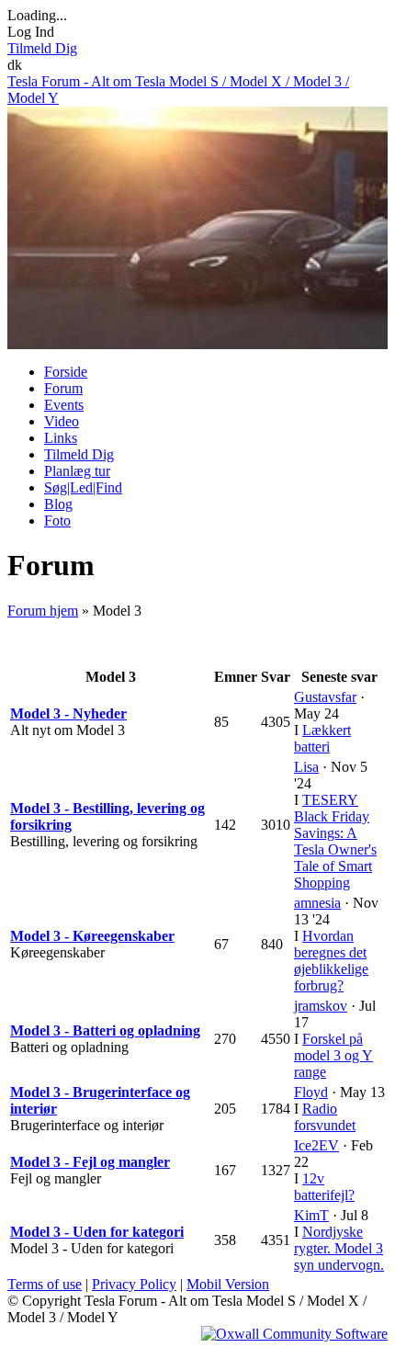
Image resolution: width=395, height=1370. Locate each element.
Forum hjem (42, 610)
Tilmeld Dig (42, 48)
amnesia (317, 903)
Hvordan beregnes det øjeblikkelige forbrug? (331, 960)
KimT (311, 1215)
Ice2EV (316, 1145)
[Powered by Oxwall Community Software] (294, 1334)
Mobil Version (227, 1284)
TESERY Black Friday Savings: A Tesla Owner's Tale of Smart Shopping (335, 841)
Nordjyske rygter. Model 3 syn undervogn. (339, 1248)
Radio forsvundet (325, 1117)
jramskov (320, 1005)
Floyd (311, 1092)
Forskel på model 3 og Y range (333, 1055)
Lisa (306, 767)
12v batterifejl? (324, 1187)
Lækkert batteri (322, 738)
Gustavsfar (325, 697)
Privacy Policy (134, 1284)
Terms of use (44, 1284)
